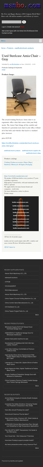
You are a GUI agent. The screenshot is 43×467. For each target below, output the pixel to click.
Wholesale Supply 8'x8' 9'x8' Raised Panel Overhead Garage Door (18, 328)
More (37, 315)
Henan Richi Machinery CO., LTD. (16, 273)
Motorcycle (14, 164)
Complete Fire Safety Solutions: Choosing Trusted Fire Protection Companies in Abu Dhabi (21, 405)
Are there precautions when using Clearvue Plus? (21, 444)
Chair (3, 70)
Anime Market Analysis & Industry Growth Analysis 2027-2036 (21, 399)
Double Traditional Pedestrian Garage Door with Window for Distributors (20, 375)
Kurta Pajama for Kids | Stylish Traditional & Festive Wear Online (21, 369)
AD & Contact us (9, 247)
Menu (3, 40)
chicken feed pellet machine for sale (16, 339)
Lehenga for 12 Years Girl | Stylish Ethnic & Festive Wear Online (21, 363)
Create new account (13, 27)
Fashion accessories (17, 162)
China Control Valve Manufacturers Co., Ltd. (19, 303)
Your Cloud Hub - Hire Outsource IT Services (19, 436)
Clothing (7, 162)
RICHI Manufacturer (11, 290)
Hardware (7, 164)
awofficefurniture (14, 64)
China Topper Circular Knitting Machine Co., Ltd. (20, 298)
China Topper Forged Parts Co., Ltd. (16, 311)
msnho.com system (16, 461)
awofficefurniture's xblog (33, 153)
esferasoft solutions (11, 277)
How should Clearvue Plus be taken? (17, 414)
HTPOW (7, 282)
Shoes (26, 162)
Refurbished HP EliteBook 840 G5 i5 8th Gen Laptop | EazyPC (19, 344)
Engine (22, 164)
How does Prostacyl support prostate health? (19, 440)
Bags (30, 162)
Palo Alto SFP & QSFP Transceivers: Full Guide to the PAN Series (21, 431)
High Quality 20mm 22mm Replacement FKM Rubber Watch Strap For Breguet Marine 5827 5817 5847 (20, 356)
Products (10, 48)
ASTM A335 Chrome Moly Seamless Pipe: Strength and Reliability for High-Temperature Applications (21, 425)
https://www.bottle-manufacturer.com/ (16, 176)
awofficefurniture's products (24, 48)
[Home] (21, 5)
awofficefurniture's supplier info (31, 150)
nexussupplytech (10, 286)
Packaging (29, 164)
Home (3, 48)
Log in (4, 27)
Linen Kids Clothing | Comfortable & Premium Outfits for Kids (19, 350)
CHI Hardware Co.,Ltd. (12, 307)
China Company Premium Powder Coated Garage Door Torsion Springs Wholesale (21, 381)
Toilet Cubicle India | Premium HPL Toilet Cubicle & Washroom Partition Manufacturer (21, 419)
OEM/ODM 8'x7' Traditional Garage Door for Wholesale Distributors (19, 334)
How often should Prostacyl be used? (17, 410)
